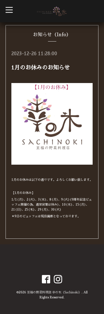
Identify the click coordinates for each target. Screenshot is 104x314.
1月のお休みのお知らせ (40, 67)
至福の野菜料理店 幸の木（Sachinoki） (54, 292)
